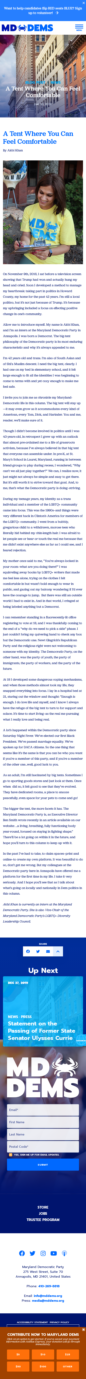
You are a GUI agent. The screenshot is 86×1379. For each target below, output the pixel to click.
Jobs (43, 1213)
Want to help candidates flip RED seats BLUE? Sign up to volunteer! (43, 10)
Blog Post (35, 82)
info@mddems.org (48, 1295)
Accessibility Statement (32, 1322)
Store (43, 1207)
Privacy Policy (59, 1322)
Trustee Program (43, 1219)
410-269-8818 (49, 1286)
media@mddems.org (48, 1300)
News (56, 82)
